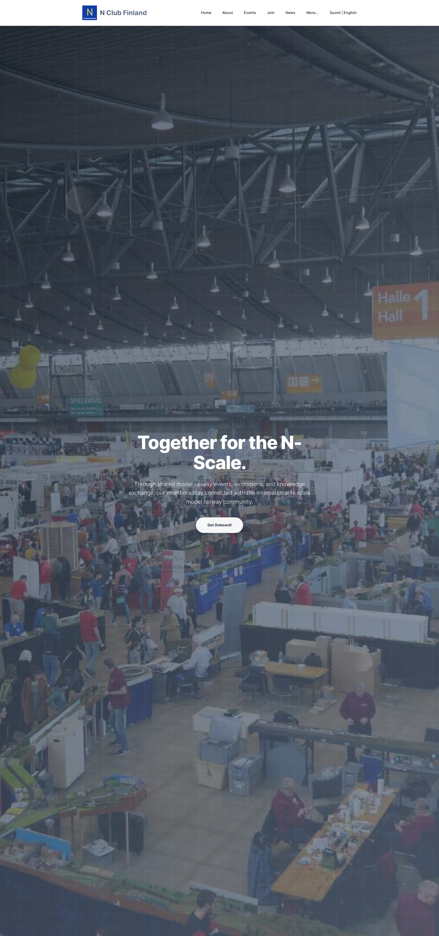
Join (271, 12)
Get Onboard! (219, 525)
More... (312, 12)
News (290, 12)
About (227, 12)
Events (250, 12)
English (350, 12)
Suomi (335, 12)
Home (206, 12)
